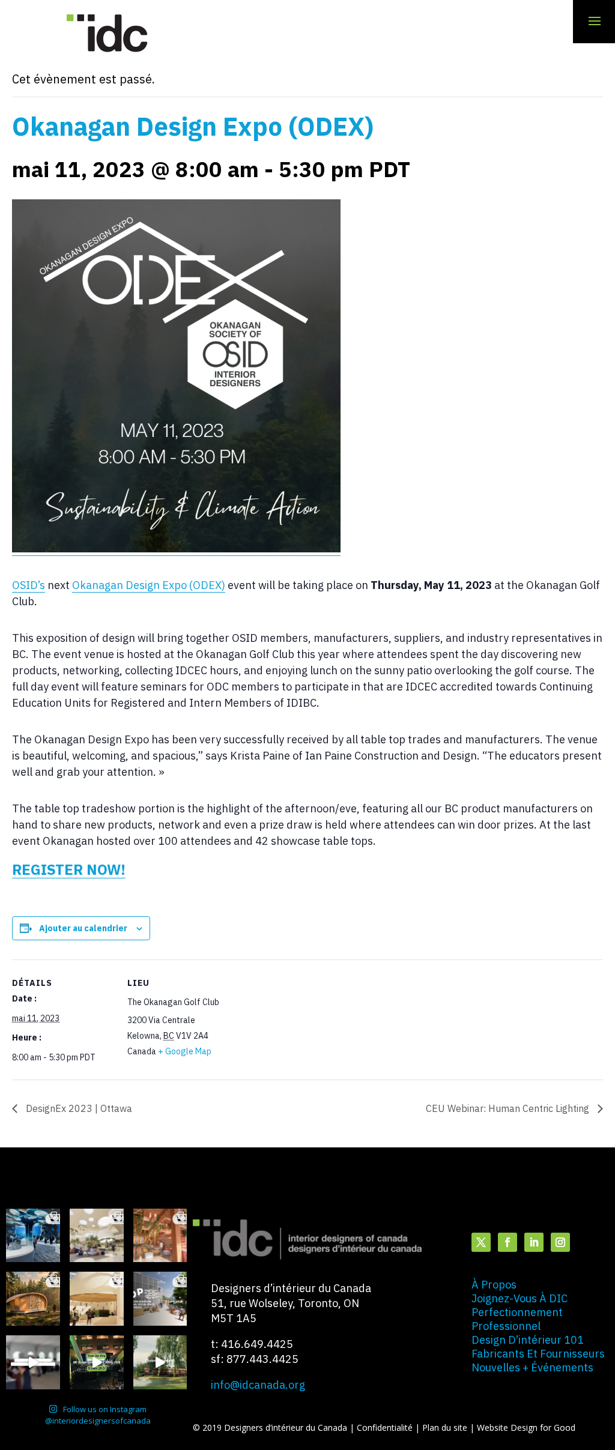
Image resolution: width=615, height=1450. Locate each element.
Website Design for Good (526, 1427)
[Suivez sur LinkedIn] (534, 1242)
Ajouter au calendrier (83, 928)
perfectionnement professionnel (517, 1319)
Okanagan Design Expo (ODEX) (148, 585)
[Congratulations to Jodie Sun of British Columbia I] (97, 1236)
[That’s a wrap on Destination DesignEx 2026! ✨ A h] (160, 1362)
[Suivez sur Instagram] (560, 1242)
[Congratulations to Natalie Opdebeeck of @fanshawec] (160, 1299)
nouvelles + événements (532, 1367)
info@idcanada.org (258, 1385)
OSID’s (28, 585)
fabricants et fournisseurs (538, 1354)
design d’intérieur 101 (527, 1340)
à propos (494, 1284)
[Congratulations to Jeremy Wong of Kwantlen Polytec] (97, 1299)
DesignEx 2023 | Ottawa (77, 1108)
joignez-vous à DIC (519, 1298)
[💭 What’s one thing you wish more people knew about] (33, 1362)
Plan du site (446, 1427)
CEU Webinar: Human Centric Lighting (509, 1108)
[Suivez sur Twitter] (481, 1242)
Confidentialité (386, 1427)
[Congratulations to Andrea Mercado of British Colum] (33, 1236)
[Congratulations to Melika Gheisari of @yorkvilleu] (33, 1299)
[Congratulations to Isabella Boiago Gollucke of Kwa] (160, 1236)
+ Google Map (184, 1051)
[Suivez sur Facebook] (507, 1242)
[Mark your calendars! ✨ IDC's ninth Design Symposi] (97, 1362)
